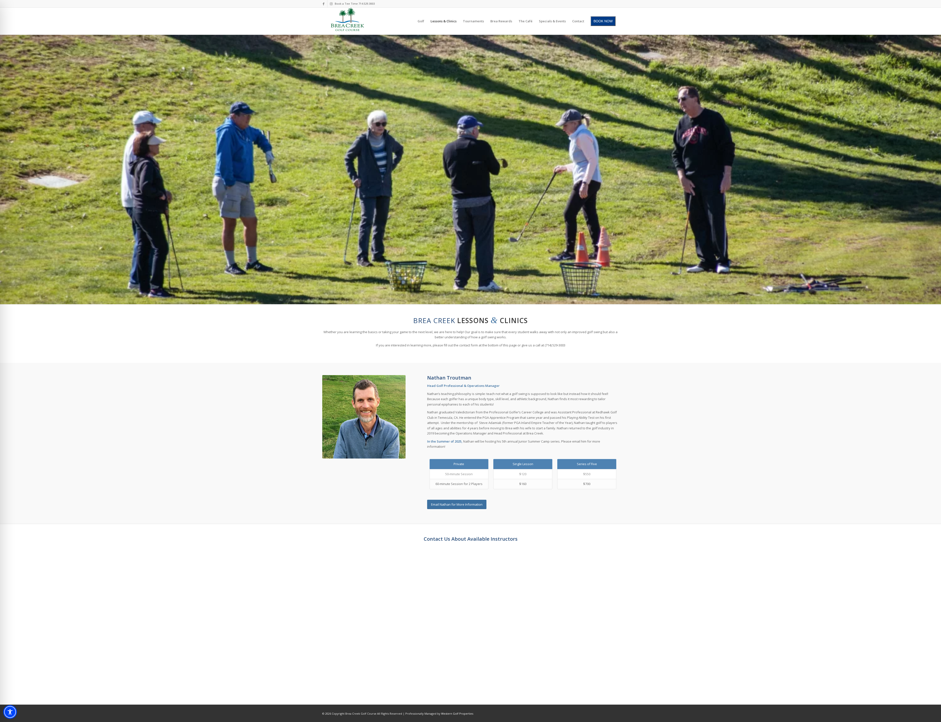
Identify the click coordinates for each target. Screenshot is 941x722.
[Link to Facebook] (323, 3)
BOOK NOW (603, 21)
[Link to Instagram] (331, 3)
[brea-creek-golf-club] (347, 21)
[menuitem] (420, 21)
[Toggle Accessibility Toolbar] (10, 712)
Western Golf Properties (457, 713)
